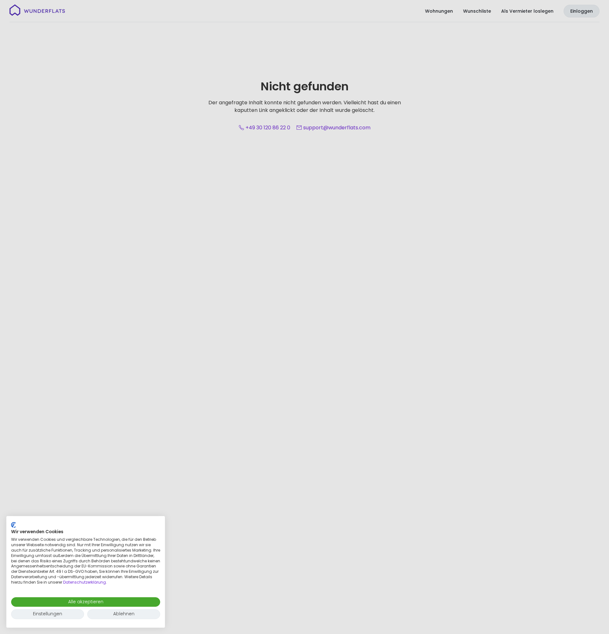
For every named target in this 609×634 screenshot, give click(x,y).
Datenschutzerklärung (84, 582)
